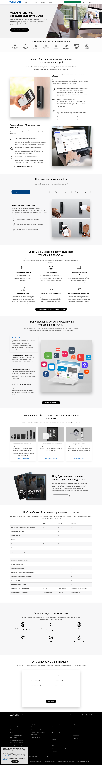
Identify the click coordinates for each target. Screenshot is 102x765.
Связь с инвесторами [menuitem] (57, 724)
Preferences (5, 759)
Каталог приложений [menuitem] (36, 729)
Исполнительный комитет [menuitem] (16, 726)
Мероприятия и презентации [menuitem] (58, 729)
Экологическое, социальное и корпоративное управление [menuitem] (16, 741)
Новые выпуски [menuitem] (55, 751)
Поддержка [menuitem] (75, 738)
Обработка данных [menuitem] (14, 732)
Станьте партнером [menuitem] (35, 726)
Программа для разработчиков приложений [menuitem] (38, 733)
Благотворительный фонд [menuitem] (16, 745)
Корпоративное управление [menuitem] (58, 726)
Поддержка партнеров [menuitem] (36, 737)
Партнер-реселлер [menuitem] (35, 724)
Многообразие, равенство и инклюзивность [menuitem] (16, 736)
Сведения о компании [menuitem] (15, 724)
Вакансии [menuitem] (75, 731)
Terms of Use (7, 755)
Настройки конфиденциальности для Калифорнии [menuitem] (66, 761)
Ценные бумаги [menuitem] (55, 735)
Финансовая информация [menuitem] (58, 732)
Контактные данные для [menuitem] (59, 748)
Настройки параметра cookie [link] (83, 761)
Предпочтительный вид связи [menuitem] (50, 761)
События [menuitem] (54, 745)
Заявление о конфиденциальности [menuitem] (35, 761)
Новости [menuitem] (54, 742)
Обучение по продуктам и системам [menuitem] (81, 724)
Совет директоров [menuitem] (14, 729)
